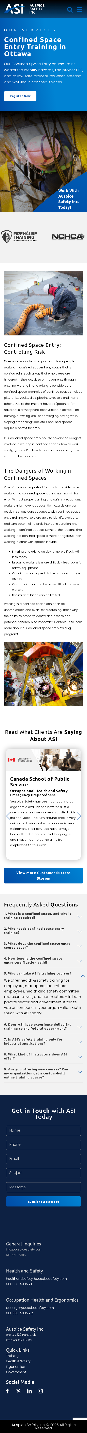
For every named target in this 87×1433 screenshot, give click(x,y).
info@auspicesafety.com (24, 1249)
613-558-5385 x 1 (19, 1284)
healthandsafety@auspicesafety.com (36, 1278)
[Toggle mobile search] (70, 9)
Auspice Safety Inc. (28, 1424)
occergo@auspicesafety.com (30, 1307)
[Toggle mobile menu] (80, 9)
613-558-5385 (16, 1255)
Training (12, 1355)
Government (16, 1372)
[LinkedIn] (29, 1391)
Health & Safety (18, 1361)
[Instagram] (40, 1391)
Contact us (62, 622)
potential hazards (31, 524)
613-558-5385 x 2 (19, 1313)
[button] (43, 915)
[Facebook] (7, 1391)
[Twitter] (18, 1391)
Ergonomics (15, 1366)
